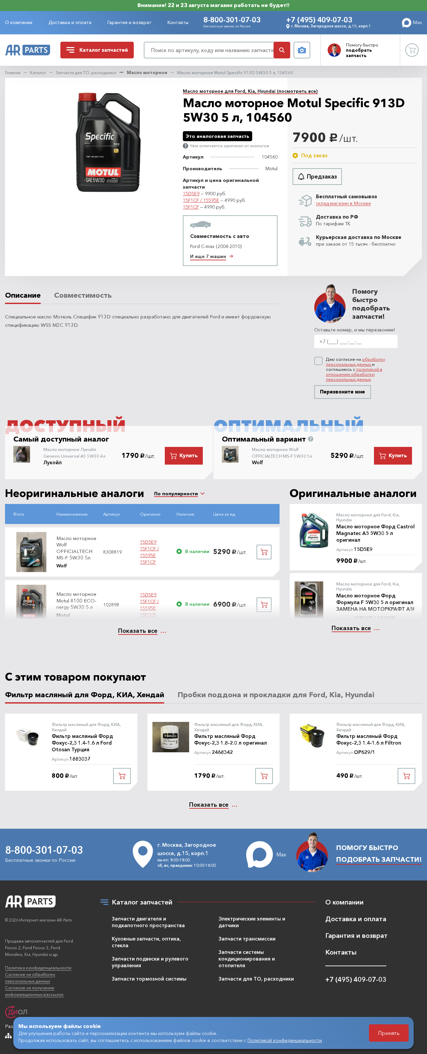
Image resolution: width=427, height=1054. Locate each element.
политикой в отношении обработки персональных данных (354, 374)
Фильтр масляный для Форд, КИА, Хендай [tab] (84, 695)
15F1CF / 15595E (201, 200)
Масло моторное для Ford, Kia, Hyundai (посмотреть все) (250, 91)
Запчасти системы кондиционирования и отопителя (247, 959)
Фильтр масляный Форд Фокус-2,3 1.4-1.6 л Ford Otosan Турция (82, 743)
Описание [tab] (23, 295)
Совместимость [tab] (83, 295)
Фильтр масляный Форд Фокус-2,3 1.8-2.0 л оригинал (230, 739)
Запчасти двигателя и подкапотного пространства (148, 922)
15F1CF (191, 207)
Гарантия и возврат (129, 22)
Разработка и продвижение (37, 1026)
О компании (18, 22)
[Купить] (264, 552)
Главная (12, 72)
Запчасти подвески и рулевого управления (150, 962)
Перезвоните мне (342, 391)
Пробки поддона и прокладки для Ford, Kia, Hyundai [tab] (275, 695)
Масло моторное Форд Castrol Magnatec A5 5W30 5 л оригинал (375, 533)
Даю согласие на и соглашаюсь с (355, 369)
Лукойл (52, 462)
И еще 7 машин (208, 256)
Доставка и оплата (69, 22)
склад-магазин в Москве (343, 203)
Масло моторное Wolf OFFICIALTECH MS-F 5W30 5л (76, 548)
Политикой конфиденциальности (285, 1040)
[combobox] (176, 493)
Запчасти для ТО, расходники (86, 72)
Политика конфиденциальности (38, 967)
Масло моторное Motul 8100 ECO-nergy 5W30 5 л (76, 600)
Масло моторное (147, 72)
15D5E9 (191, 194)
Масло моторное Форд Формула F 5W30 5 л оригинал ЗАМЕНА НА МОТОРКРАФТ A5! (375, 602)
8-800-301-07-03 (232, 20)
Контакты (177, 22)
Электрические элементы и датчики (252, 922)
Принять (389, 1033)
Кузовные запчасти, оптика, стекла (146, 942)
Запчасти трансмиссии (247, 939)
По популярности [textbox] (176, 494)
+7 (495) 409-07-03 (319, 20)
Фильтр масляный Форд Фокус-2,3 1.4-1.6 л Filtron (368, 739)
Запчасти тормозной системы (149, 979)
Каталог (38, 72)
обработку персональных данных (355, 361)
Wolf (257, 462)
